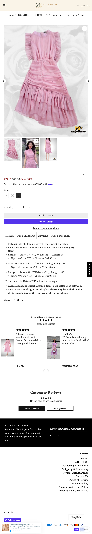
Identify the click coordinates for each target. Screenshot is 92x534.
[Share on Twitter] (18, 300)
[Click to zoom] (84, 28)
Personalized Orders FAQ (73, 490)
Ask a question (60, 236)
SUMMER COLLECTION (32, 15)
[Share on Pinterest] (22, 300)
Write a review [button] (32, 408)
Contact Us (82, 476)
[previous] (83, 174)
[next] (87, 174)
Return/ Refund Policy (75, 473)
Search (84, 458)
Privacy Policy (80, 483)
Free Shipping (26, 236)
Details (9, 236)
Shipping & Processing (75, 469)
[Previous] (3, 81)
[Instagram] (58, 436)
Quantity (9, 207)
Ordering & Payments (75, 465)
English (76, 517)
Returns (43, 236)
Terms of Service (78, 480)
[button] (44, 370)
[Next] (88, 81)
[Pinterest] (54, 436)
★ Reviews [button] (89, 269)
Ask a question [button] (60, 408)
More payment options (46, 228)
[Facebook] (50, 436)
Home (10, 15)
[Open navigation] (17, 5)
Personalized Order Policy (73, 487)
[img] (46, 320)
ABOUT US (81, 462)
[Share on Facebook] (13, 300)
